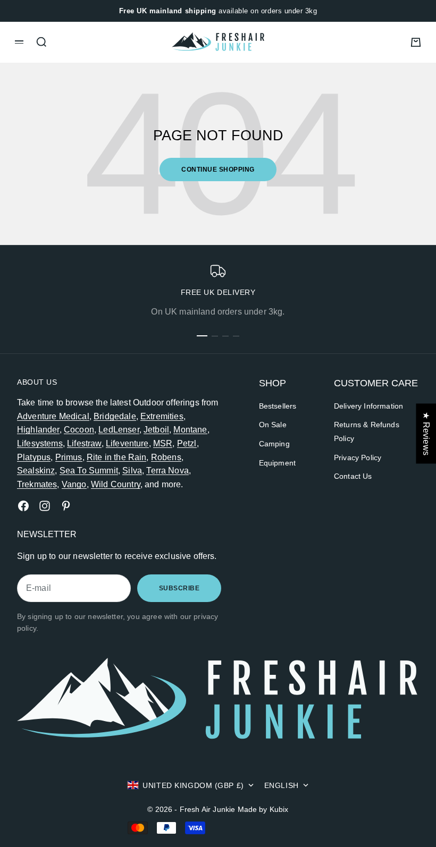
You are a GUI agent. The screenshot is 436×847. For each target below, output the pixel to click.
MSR (162, 443)
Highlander (38, 429)
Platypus (34, 457)
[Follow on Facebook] (23, 505)
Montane (190, 429)
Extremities (161, 416)
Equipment (277, 463)
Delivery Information (368, 406)
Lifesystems (40, 443)
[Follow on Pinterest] (66, 505)
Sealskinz (36, 470)
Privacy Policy (357, 457)
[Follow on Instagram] (44, 505)
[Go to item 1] (202, 335)
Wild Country (115, 484)
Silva (132, 470)
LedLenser (118, 429)
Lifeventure (127, 443)
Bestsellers (278, 406)
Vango (74, 484)
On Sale (273, 424)
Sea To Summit (89, 470)
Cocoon (79, 429)
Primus (68, 457)
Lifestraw (84, 443)
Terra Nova (167, 470)
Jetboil (156, 429)
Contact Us (353, 476)
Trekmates (37, 484)
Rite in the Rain (117, 457)
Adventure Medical (53, 416)
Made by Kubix (263, 809)
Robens (166, 457)
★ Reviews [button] (426, 433)
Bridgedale (115, 416)
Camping (274, 443)
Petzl (187, 443)
